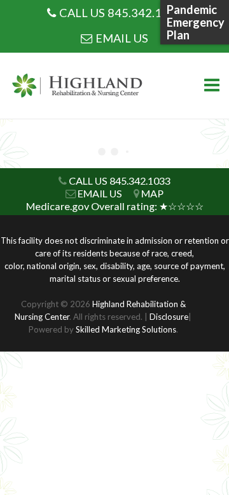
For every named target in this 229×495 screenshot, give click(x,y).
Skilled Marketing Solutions (126, 329)
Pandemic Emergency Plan (196, 22)
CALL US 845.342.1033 (121, 13)
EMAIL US (121, 38)
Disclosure (168, 317)
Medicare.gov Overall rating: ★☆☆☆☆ (115, 206)
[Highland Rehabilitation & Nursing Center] (79, 86)
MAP (152, 193)
